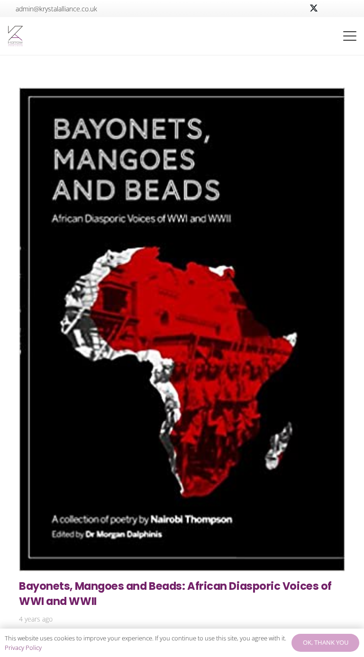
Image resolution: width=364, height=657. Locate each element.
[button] (316, 36)
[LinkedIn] (330, 8)
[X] (313, 8)
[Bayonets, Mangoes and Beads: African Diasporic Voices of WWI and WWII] (182, 329)
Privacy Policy (23, 647)
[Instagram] (347, 8)
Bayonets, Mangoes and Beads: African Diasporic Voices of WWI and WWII (175, 593)
